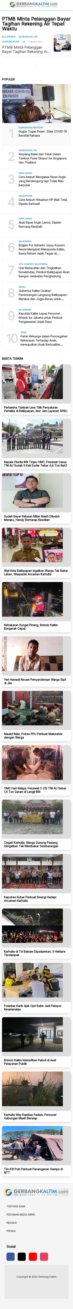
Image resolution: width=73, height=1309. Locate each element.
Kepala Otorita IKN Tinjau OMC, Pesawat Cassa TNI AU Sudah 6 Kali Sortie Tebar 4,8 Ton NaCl (35, 463)
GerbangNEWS (10, 41)
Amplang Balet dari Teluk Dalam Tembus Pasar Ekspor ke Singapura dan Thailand (43, 158)
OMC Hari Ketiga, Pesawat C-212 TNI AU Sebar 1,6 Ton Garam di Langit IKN (35, 789)
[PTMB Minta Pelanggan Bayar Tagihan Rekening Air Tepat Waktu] (62, 43)
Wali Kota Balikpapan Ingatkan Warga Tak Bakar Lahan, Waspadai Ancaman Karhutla (36, 572)
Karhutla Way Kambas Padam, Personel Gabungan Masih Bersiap (30, 1116)
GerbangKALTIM (28, 36)
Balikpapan (8, 36)
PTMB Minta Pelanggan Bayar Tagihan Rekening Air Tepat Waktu (25, 49)
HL (24, 41)
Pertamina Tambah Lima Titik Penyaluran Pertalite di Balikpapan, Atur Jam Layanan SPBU (35, 409)
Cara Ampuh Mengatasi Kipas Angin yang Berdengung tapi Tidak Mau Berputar (42, 181)
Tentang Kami (15, 1206)
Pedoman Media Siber (20, 1214)
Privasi (11, 1231)
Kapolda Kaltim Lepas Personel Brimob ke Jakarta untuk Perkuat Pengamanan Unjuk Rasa (40, 317)
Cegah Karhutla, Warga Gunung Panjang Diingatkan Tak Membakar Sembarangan (31, 844)
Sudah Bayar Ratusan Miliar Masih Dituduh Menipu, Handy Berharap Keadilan (32, 518)
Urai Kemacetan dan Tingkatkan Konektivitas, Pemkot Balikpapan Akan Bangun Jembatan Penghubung (44, 272)
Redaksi (11, 1222)
